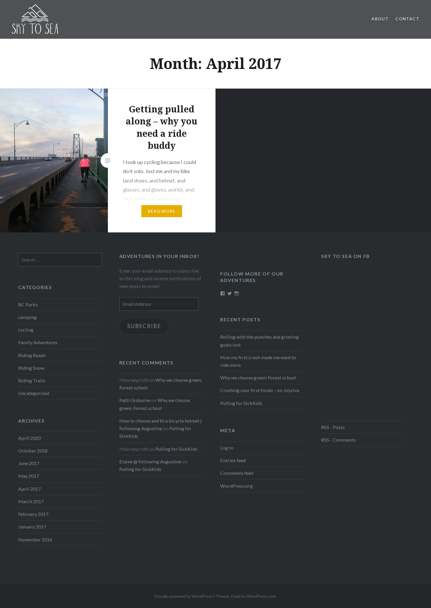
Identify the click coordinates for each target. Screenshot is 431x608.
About (379, 18)
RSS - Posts (333, 427)
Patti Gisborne (134, 400)
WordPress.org (236, 486)
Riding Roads (32, 355)
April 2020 (29, 438)
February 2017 (33, 514)
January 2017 (32, 526)
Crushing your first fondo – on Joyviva (259, 390)
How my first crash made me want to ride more (258, 361)
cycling (25, 329)
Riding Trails (31, 380)
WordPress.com (261, 596)
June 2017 (28, 463)
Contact (407, 18)
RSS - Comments (338, 440)
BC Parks (28, 304)
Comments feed (236, 473)
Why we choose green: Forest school (258, 377)
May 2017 (28, 476)
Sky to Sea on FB (345, 256)
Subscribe (144, 326)
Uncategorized (33, 393)
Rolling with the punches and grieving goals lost (259, 340)
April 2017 (29, 489)
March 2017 (31, 501)
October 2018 (32, 450)
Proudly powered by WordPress (183, 596)
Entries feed (233, 460)
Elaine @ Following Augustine (150, 461)
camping (27, 317)
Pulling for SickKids (241, 403)
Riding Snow (31, 368)
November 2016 (35, 539)
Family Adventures (37, 342)
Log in (226, 447)
